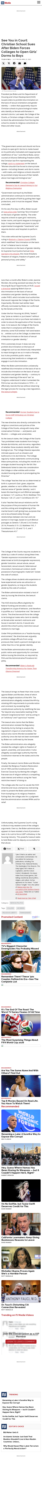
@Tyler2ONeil (22, 894)
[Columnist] (8, 858)
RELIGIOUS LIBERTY (10, 913)
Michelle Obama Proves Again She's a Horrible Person (17, 1272)
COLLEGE (10, 908)
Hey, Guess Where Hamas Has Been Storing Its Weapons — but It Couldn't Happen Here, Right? (20, 1170)
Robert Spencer (7, 1175)
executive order (10, 212)
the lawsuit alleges (9, 391)
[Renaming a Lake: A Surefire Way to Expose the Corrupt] (21, 1120)
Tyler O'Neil (6, 59)
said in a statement (16, 163)
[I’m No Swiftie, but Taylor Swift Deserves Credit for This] (21, 1190)
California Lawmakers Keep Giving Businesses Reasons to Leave (20, 1238)
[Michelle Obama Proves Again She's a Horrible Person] (21, 1257)
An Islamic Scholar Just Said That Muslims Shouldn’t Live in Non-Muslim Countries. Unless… (19, 1439)
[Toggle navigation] (39, 3)
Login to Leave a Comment (21, 1342)
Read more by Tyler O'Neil (27, 898)
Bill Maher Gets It (10, 1432)
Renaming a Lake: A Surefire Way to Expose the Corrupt (20, 1135)
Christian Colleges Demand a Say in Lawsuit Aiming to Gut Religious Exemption (21, 185)
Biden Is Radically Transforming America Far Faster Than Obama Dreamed (21, 668)
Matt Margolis (7, 1276)
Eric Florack (6, 1139)
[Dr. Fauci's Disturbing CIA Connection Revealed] (21, 1291)
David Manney (6, 1209)
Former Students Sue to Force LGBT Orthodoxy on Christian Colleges (22, 415)
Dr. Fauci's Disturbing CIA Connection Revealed (15, 1306)
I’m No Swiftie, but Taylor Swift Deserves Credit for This (18, 1205)
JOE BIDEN (20, 908)
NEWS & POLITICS (16, 903)
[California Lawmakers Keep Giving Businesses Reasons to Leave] (21, 1224)
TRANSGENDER (25, 913)
